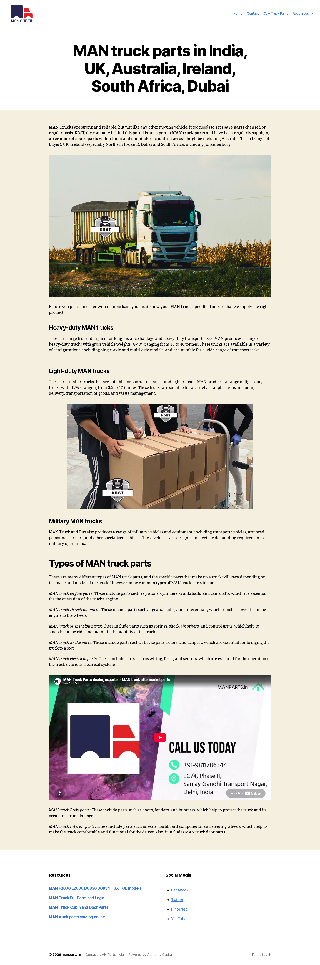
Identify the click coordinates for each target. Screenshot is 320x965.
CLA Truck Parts (276, 13)
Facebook (180, 890)
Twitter (177, 899)
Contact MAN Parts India (105, 954)
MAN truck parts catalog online (77, 917)
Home (237, 13)
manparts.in (71, 954)
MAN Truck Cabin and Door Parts (78, 907)
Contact (253, 13)
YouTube (178, 918)
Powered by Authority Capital (150, 954)
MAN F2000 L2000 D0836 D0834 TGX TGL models (95, 888)
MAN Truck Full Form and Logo (76, 898)
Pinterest (179, 909)
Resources (301, 13)
